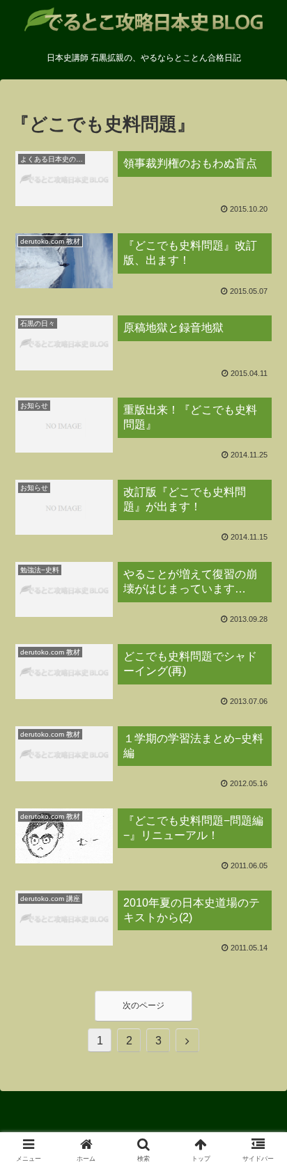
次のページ (143, 1005)
